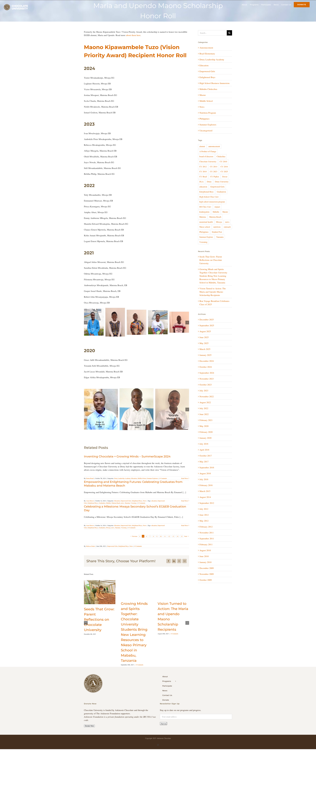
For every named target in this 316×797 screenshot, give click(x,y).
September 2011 (206, 538)
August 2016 (205, 473)
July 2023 (203, 390)
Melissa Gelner (90, 550)
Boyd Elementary (207, 53)
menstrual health (206, 222)
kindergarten (204, 211)
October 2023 (205, 384)
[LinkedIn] (174, 565)
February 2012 (206, 526)
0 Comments (163, 482)
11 (165, 540)
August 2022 (205, 402)
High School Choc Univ (209, 196)
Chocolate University (207, 161)
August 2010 (205, 550)
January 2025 (205, 354)
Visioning (133, 507)
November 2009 (206, 573)
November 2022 (206, 396)
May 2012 (203, 520)
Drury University (221, 181)
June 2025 (204, 337)
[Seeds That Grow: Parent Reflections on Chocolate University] (99, 585)
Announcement (206, 47)
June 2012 (204, 514)
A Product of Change (207, 151)
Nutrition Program (207, 112)
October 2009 (205, 579)
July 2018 (203, 443)
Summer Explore (206, 237)
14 (177, 540)
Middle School (142, 482)
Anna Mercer (90, 505)
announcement (214, 146)
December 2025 (206, 319)
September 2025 (206, 325)
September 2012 (206, 502)
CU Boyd (203, 176)
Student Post (217, 232)
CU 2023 (213, 171)
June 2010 (204, 556)
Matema (202, 217)
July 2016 (203, 479)
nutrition (216, 227)
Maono (202, 94)
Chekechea (221, 156)
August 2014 (205, 497)
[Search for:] (212, 32)
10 (160, 540)
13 (173, 540)
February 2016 (206, 485)
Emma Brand (90, 482)
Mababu (108, 507)
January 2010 (205, 562)
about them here (133, 35)
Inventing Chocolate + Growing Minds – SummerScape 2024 (127, 460)
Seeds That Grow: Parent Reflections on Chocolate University (99, 623)
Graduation (102, 507)
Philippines (204, 118)
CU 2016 (224, 166)
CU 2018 (203, 171)
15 (181, 540)
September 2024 (206, 372)
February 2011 (206, 544)
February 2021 (206, 420)
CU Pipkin (214, 176)
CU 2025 (224, 171)
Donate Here (89, 730)
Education (134, 482)
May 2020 (203, 426)
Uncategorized (205, 130)
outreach (227, 227)
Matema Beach (116, 507)
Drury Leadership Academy (122, 482)
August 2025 (205, 331)
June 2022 (204, 414)
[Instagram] (158, 749)
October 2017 (205, 455)
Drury (209, 181)
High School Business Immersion (214, 83)
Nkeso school (204, 227)
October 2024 (205, 366)
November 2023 (206, 378)
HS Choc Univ (205, 206)
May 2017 (203, 461)
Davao (224, 176)
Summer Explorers (152, 482)
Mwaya (108, 531)
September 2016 (206, 467)
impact (217, 206)
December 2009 (206, 568)
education (154, 505)
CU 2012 (203, 166)
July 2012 (203, 508)
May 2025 (203, 343)
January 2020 (205, 437)
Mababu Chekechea (208, 89)
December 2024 (206, 360)
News (144, 505)
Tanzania (127, 507)
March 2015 (204, 491)
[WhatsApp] (179, 565)
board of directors (206, 156)
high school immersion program (212, 201)
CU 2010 (223, 161)
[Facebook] (168, 565)
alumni (202, 146)
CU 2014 (213, 166)
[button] (86, 323)
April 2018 (204, 449)
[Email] (184, 565)
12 (169, 540)
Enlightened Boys (137, 505)
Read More (184, 482)
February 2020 (206, 431)
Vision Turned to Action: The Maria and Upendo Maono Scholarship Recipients (212, 292)
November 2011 (206, 532)
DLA (201, 181)
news (122, 507)
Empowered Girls (126, 505)
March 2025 (204, 349)
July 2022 (203, 408)
